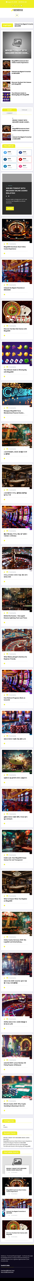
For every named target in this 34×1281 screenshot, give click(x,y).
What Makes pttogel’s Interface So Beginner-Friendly (15, 658)
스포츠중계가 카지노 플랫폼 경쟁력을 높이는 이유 (15, 494)
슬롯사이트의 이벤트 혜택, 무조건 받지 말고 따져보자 (15, 818)
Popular (24, 110)
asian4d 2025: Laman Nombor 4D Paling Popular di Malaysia (15, 1064)
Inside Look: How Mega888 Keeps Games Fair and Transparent (15, 859)
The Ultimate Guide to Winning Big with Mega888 (20, 94)
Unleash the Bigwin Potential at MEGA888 (15, 25)
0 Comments (12, 244)
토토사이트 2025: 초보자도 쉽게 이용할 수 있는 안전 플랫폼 (15, 982)
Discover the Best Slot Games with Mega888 (21, 83)
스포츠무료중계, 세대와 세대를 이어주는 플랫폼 (15, 453)
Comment (10, 113)
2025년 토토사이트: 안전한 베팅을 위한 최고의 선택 (15, 1023)
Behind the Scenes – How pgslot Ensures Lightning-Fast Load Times (15, 617)
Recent (9, 110)
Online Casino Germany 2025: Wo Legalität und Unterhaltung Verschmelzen (15, 941)
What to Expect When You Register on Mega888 (15, 900)
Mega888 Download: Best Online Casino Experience (20, 61)
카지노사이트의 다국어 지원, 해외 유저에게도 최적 (15, 576)
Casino (5, 1127)
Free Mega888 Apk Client (7, 1270)
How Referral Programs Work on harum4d (14, 699)
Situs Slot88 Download (7, 1272)
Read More (10, 208)
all (6, 185)
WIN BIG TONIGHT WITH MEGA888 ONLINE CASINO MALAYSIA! (17, 51)
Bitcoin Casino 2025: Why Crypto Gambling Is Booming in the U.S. (15, 1105)
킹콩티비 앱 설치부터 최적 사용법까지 (15, 778)
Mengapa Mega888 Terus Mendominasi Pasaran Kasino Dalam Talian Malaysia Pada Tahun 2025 (15, 412)
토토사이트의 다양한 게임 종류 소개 (15, 739)
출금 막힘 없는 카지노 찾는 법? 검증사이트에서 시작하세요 (15, 535)
